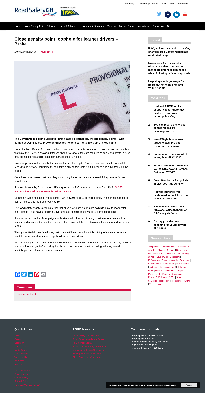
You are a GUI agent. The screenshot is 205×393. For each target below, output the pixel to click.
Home (17, 26)
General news (154, 264)
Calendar (51, 26)
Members (183, 3)
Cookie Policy (21, 377)
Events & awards (170, 260)
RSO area (19, 364)
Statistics (152, 281)
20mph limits (154, 246)
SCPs (172, 277)
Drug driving (162, 257)
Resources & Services (91, 26)
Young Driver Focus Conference (89, 350)
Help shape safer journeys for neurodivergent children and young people (166, 84)
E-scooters (175, 257)
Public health (154, 274)
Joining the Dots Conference (87, 353)
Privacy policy (21, 374)
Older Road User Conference (87, 357)
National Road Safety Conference (90, 346)
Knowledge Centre (148, 3)
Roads (151, 277)
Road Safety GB (33, 26)
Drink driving (182, 250)
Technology (164, 281)
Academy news (169, 246)
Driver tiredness (173, 253)
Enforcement (154, 260)
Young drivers (47, 52)
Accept (189, 385)
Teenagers (176, 281)
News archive (21, 353)
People (180, 270)
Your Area (143, 26)
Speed (179, 277)
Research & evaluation (172, 274)
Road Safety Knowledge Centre (88, 339)
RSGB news (161, 277)
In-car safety (168, 264)
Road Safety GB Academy (86, 335)
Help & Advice (67, 26)
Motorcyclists (155, 267)
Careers (111, 26)
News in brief (170, 267)
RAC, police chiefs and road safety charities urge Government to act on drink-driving (169, 52)
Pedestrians (169, 270)
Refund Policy (21, 381)
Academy (129, 3)
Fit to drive (184, 260)
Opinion (158, 270)
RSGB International (82, 342)
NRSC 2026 (168, 3)
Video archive (21, 357)
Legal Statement (22, 370)
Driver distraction (156, 253)
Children (161, 250)
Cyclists (171, 250)
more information (169, 385)
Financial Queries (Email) (27, 385)
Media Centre (127, 26)
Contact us (158, 26)
